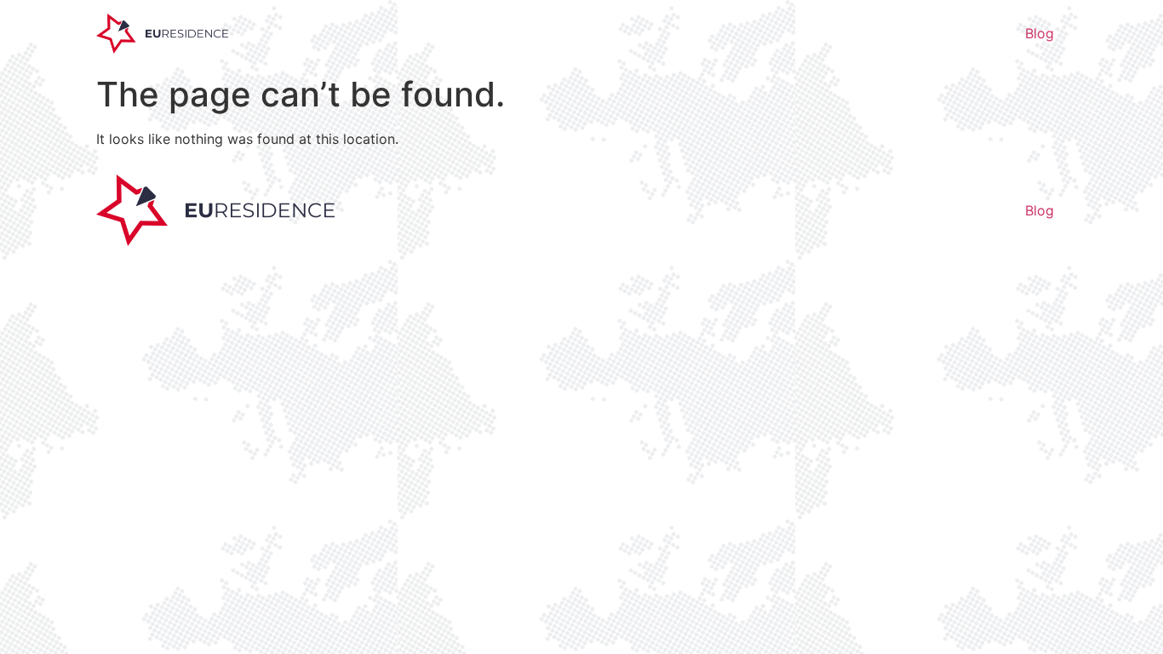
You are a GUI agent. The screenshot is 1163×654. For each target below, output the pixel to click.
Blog (1039, 33)
